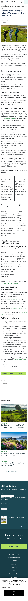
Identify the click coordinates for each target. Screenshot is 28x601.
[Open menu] (2, 2)
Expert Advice (14, 560)
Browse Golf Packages (14, 557)
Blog (14, 570)
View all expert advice (11, 471)
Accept (14, 591)
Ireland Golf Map (14, 574)
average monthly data (13, 299)
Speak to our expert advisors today (12, 373)
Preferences (14, 597)
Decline (14, 594)
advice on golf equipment (20, 359)
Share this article (5, 20)
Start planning (12, 546)
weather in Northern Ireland (18, 308)
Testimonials (14, 577)
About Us (14, 564)
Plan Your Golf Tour (14, 554)
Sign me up (4, 508)
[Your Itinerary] (26, 2)
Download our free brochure (16, 517)
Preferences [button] (7, 587)
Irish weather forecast (9, 118)
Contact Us (14, 567)
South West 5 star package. (10, 283)
